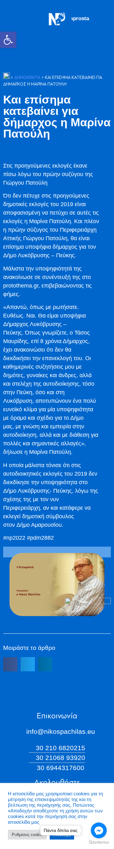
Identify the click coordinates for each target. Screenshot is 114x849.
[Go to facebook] (99, 830)
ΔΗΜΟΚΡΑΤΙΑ (27, 77)
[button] (8, 40)
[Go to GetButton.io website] (99, 842)
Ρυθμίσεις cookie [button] (27, 834)
